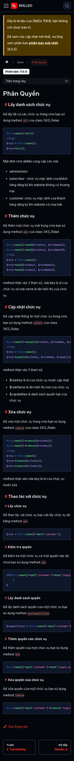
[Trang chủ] (6, 62)
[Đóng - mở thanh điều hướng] (6, 6)
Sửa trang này (18, 727)
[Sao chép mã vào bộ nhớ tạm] (66, 132)
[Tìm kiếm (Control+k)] (67, 6)
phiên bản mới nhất (43, 43)
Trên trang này (16, 81)
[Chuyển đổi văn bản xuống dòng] (59, 341)
